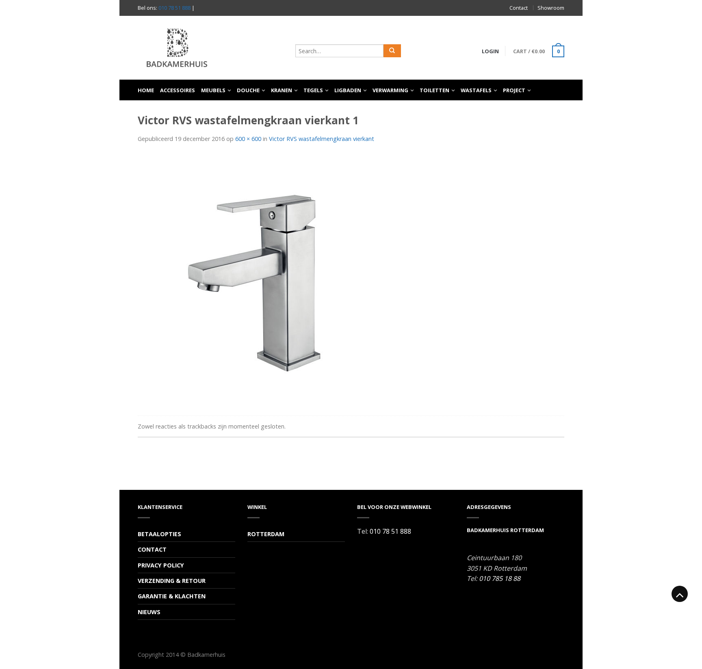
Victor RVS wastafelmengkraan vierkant (321, 139)
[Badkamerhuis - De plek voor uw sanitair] (212, 48)
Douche (248, 90)
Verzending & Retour (172, 581)
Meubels (213, 90)
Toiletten (434, 90)
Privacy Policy (161, 565)
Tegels (313, 90)
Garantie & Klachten (172, 596)
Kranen (281, 90)
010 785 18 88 (499, 578)
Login (490, 51)
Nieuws (149, 612)
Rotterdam (265, 534)
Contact (518, 7)
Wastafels (476, 90)
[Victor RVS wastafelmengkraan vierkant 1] (259, 280)
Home (146, 90)
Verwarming (390, 90)
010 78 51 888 (174, 7)
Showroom (550, 7)
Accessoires (177, 90)
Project (514, 90)
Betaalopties (159, 534)
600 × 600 (248, 139)
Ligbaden (347, 90)
